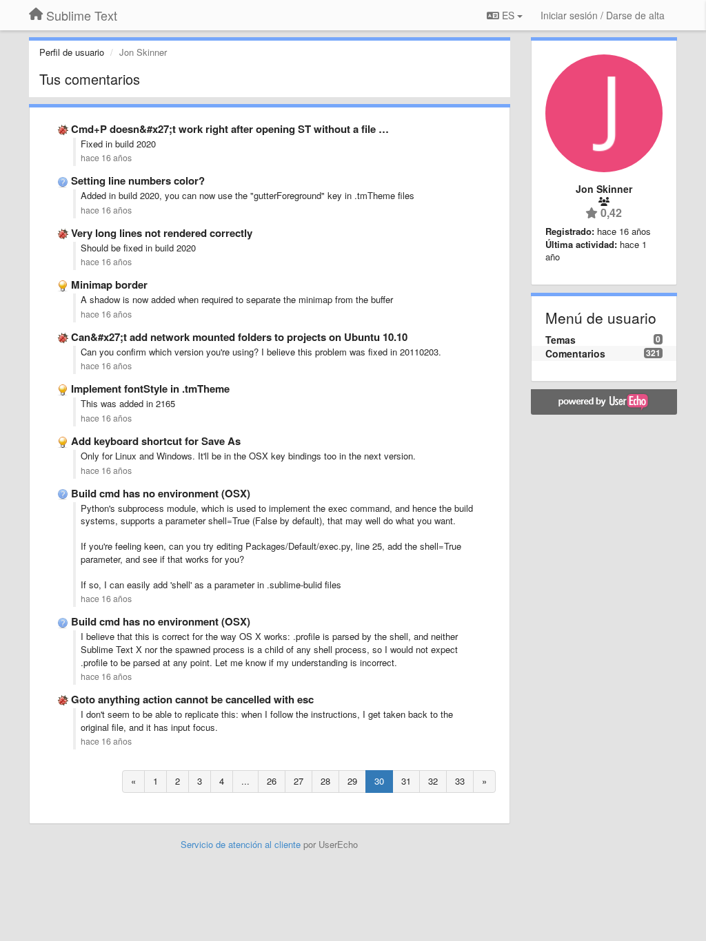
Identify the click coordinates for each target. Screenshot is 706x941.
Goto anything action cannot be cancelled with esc (192, 699)
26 (271, 780)
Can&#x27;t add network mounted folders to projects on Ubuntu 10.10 (239, 336)
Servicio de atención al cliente (242, 844)
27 (298, 780)
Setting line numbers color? (138, 180)
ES (508, 15)
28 (325, 780)
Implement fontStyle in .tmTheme (150, 388)
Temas (560, 340)
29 (352, 780)
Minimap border (109, 284)
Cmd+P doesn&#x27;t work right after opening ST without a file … (230, 128)
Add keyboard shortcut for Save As (156, 440)
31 (406, 780)
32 (433, 780)
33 (460, 780)
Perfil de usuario (71, 52)
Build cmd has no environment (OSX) (160, 493)
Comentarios (575, 353)
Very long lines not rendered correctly (161, 232)
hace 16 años (106, 158)
